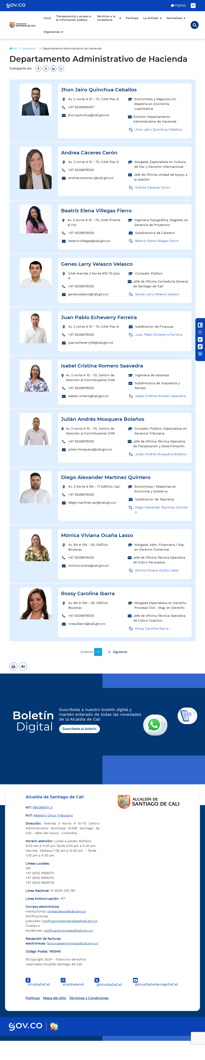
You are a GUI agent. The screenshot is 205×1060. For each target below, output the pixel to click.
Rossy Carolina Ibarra (152, 628)
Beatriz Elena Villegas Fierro (157, 241)
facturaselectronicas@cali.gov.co (72, 943)
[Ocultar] (200, 353)
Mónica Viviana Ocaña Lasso (157, 570)
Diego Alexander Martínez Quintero (161, 509)
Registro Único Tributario (53, 815)
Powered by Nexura (190, 1039)
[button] (195, 25)
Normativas (174, 18)
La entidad (150, 18)
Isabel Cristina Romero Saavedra (160, 396)
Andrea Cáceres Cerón (152, 187)
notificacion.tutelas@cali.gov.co (68, 930)
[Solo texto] (200, 332)
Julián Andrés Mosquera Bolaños (160, 454)
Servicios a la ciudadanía (106, 18)
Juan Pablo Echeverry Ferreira (158, 334)
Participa (132, 18)
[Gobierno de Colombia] (20, 5)
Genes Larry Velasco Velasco (157, 294)
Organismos (52, 31)
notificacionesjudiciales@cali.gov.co (69, 921)
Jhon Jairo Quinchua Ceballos (158, 129)
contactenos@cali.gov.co (66, 911)
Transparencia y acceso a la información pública (73, 18)
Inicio (47, 18)
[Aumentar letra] (200, 346)
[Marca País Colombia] (54, 1026)
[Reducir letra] (200, 339)
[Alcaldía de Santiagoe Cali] (22, 25)
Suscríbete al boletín (79, 729)
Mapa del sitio (54, 998)
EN (193, 5)
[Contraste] (200, 325)
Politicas (33, 998)
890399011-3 (42, 807)
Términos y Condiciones (89, 998)
